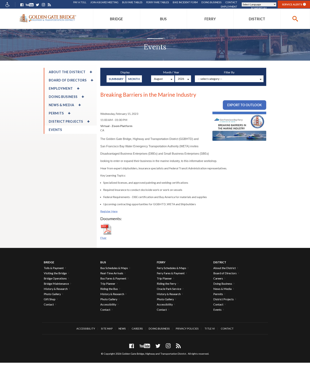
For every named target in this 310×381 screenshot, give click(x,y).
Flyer (103, 237)
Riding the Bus (109, 288)
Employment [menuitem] (61, 88)
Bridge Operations (55, 278)
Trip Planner (107, 283)
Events (217, 309)
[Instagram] (43, 5)
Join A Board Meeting (104, 2)
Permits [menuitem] (56, 113)
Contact (231, 2)
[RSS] (49, 5)
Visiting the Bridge (55, 273)
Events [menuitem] (55, 130)
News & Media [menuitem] (61, 105)
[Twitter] (37, 5)
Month (134, 79)
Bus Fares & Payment (113, 278)
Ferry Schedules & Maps (171, 268)
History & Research (56, 288)
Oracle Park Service (169, 288)
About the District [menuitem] (67, 72)
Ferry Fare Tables (157, 2)
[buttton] (295, 19)
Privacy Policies (187, 328)
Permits (218, 294)
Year (176, 72)
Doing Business (211, 2)
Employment (229, 6)
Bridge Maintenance (56, 283)
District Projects (223, 299)
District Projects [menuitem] (66, 121)
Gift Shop (49, 299)
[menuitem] (116, 19)
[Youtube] (29, 5)
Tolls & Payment (54, 268)
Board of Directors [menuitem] (68, 80)
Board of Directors (225, 273)
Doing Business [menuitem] (63, 97)
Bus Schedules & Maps (114, 268)
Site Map (107, 328)
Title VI (210, 328)
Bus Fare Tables (132, 2)
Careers (218, 278)
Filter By (229, 72)
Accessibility (108, 304)
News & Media (222, 288)
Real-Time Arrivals (111, 273)
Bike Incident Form (185, 2)
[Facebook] (22, 5)
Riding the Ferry (166, 283)
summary (116, 79)
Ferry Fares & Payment (171, 273)
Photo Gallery (52, 294)
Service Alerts (293, 4)
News (122, 328)
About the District (224, 268)
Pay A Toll (79, 2)
